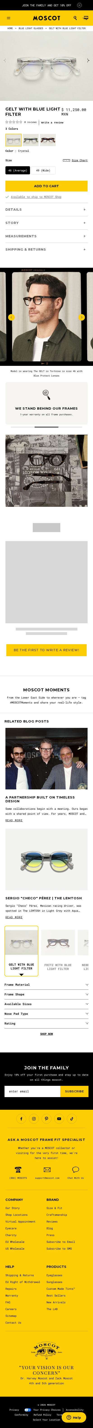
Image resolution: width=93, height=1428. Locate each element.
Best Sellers (55, 1295)
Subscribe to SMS (59, 1248)
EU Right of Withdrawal (22, 1282)
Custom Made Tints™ (60, 1288)
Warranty (11, 1295)
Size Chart (80, 160)
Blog (49, 1228)
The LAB (52, 1309)
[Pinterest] (46, 1119)
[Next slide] (88, 60)
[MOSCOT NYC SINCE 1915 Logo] (46, 18)
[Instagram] (34, 1119)
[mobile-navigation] (9, 18)
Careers (10, 1309)
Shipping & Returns (19, 1275)
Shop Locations (16, 1214)
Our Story (12, 1208)
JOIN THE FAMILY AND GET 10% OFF (46, 5)
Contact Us (13, 1322)
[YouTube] (59, 1119)
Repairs (10, 1288)
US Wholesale (14, 1248)
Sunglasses (54, 1282)
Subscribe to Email (60, 1241)
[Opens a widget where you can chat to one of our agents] (73, 1418)
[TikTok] (72, 1119)
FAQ (7, 1302)
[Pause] (79, 5)
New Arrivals (55, 1302)
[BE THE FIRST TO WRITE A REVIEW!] (46, 663)
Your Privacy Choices (46, 1409)
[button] (75, 18)
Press (50, 1235)
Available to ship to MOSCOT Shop (36, 196)
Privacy (14, 1409)
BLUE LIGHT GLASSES (31, 28)
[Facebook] (21, 1119)
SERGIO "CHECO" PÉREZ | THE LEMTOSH (43, 898)
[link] (21, 122)
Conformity (21, 1414)
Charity (10, 1235)
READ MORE (14, 820)
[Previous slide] (5, 60)
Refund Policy (42, 1414)
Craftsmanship (56, 1214)
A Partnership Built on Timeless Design (40, 799)
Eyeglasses (54, 1275)
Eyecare (10, 1228)
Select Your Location (46, 1419)
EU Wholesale (14, 1241)
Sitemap (10, 1315)
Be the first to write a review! (46, 650)
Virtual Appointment (20, 1221)
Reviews (52, 1221)
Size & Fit (54, 1208)
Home (10, 28)
